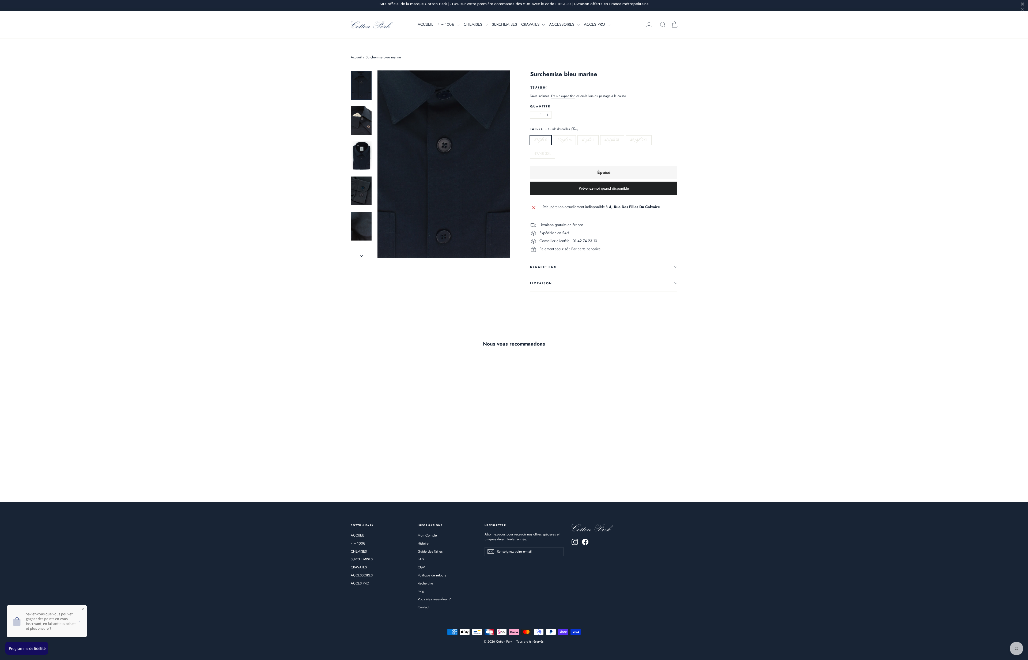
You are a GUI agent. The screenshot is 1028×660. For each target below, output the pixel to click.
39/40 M (564, 139)
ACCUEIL (425, 24)
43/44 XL (612, 139)
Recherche (425, 583)
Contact (423, 607)
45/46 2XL (638, 139)
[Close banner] (1022, 4)
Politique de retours (432, 575)
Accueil (356, 57)
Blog (421, 591)
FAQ (421, 559)
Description (543, 267)
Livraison (541, 283)
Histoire (423, 543)
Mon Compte (427, 535)
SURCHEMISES (504, 24)
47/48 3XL (542, 153)
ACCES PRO (595, 24)
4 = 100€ (446, 24)
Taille (550, 129)
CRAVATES (531, 24)
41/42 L (588, 139)
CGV (421, 567)
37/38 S (540, 139)
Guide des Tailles (430, 551)
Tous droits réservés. (530, 641)
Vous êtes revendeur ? (434, 599)
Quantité (540, 106)
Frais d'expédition (563, 95)
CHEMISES (473, 24)
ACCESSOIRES (562, 24)
